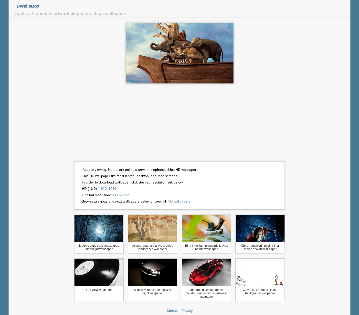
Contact (173, 311)
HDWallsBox (26, 6)
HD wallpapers (179, 201)
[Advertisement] (179, 125)
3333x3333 (120, 195)
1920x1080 (107, 189)
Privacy (187, 311)
